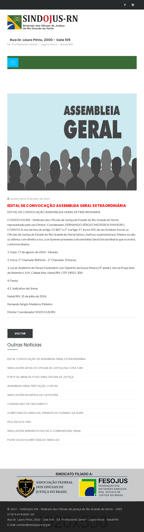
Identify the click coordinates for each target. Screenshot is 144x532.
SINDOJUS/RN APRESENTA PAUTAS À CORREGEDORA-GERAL (44, 431)
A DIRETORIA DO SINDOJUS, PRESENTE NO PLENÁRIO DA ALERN (45, 413)
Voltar (20, 333)
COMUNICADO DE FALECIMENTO (27, 404)
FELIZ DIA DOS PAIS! (19, 422)
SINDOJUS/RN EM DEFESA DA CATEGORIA (32, 395)
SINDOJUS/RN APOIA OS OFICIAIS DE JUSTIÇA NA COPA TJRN (45, 368)
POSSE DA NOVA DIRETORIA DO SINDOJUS (33, 440)
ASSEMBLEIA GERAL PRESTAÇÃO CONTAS (32, 386)
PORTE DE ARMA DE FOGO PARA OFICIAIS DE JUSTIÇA (40, 377)
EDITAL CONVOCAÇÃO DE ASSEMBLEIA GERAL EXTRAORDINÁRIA (46, 359)
